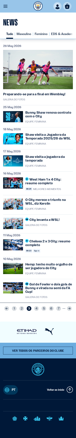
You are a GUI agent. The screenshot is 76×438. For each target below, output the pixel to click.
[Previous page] (6, 308)
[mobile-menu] (5, 6)
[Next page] (69, 308)
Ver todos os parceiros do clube (38, 350)
